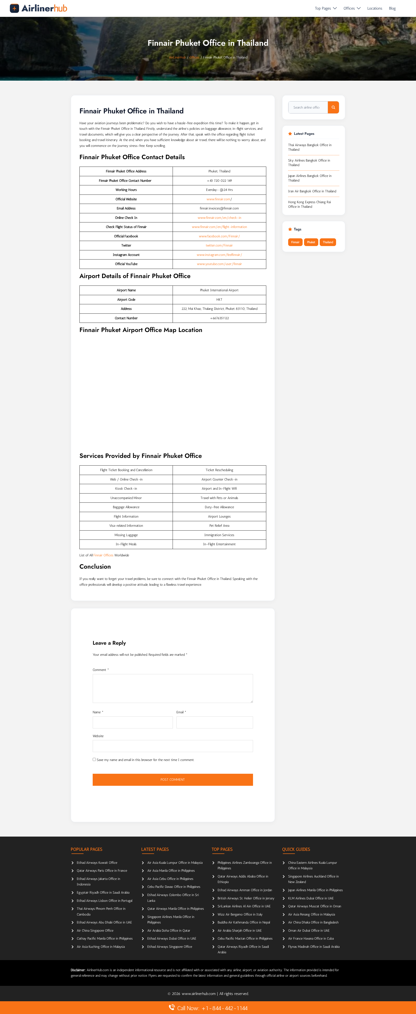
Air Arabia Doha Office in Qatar (168, 931)
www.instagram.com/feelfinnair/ (219, 255)
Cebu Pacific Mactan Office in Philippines (245, 938)
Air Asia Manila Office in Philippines (171, 871)
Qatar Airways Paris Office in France (102, 871)
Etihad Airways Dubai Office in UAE (171, 938)
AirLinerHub (177, 57)
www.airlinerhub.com (199, 993)
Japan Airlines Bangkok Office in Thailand (310, 178)
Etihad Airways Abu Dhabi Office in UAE (104, 922)
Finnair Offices (103, 555)
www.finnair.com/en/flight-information (219, 227)
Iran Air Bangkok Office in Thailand (312, 191)
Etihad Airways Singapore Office (169, 947)
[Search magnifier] (333, 107)
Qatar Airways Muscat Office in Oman (314, 906)
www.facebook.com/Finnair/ (219, 236)
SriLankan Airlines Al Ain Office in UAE (244, 906)
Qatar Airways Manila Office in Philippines (175, 909)
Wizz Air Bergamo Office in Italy (240, 914)
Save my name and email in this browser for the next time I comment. (145, 760)
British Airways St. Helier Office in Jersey (246, 898)
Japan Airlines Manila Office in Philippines (315, 890)
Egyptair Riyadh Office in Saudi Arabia (103, 892)
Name (98, 712)
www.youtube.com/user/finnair (219, 264)
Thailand (328, 242)
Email (181, 712)
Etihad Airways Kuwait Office (97, 863)
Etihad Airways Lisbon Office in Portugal (104, 901)
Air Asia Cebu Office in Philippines (170, 879)
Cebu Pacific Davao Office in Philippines (173, 887)
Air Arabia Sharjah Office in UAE (240, 931)
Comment (101, 670)
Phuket (311, 242)
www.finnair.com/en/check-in (219, 218)
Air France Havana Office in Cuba (311, 938)
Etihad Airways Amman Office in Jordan (245, 890)
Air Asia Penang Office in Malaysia (311, 914)
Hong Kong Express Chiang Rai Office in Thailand (309, 204)
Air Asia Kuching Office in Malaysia (101, 947)
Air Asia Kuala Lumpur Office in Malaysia (174, 863)
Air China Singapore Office (95, 931)
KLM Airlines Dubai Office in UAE (311, 898)
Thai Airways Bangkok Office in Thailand (310, 147)
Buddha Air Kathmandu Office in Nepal (244, 922)
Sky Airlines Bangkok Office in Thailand (309, 162)
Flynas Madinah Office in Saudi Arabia (313, 947)
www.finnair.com (218, 199)
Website (98, 736)
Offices (349, 8)
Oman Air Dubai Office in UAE (309, 931)
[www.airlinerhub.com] (38, 8)
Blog (392, 8)
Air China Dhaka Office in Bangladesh (313, 922)
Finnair (295, 242)
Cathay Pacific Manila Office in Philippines (105, 938)
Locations (374, 8)
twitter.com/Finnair (219, 245)
